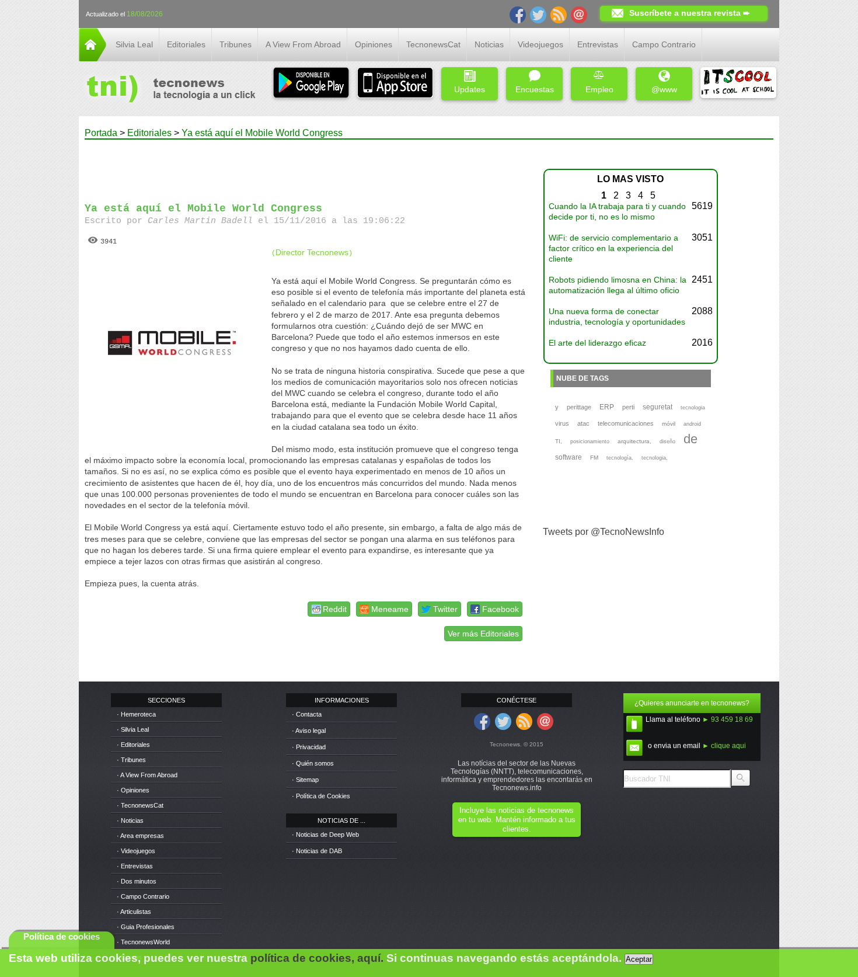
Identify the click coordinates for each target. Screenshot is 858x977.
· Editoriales (133, 744)
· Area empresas (140, 835)
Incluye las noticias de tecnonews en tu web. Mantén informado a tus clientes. (517, 819)
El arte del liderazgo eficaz (597, 342)
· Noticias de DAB (317, 850)
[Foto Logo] (167, 90)
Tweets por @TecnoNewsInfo (603, 532)
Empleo (599, 89)
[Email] (579, 14)
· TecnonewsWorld (143, 941)
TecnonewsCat (433, 44)
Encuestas (534, 89)
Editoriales (186, 44)
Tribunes (235, 44)
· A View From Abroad (147, 774)
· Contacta (307, 714)
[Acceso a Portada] (92, 58)
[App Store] (395, 83)
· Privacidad (309, 746)
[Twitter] (538, 14)
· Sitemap (305, 779)
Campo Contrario (664, 44)
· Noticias (130, 820)
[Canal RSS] (558, 14)
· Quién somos (313, 763)
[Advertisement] (305, 166)
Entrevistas (597, 44)
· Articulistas (134, 911)
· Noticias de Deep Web (325, 834)
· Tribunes (131, 759)
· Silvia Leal (133, 729)
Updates (469, 89)
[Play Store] (311, 83)
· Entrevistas (135, 866)
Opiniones (373, 44)
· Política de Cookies (321, 795)
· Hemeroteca (136, 714)
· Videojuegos (136, 850)
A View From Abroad (303, 44)
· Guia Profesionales (146, 926)
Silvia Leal (134, 44)
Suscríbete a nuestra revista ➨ (689, 13)
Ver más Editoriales (483, 633)
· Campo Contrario (143, 896)
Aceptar (639, 959)
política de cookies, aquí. (316, 958)
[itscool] (738, 83)
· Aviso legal (309, 730)
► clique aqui (724, 746)
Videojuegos (540, 44)
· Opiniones (133, 790)
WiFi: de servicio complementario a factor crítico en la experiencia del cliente (613, 248)
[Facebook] (517, 14)
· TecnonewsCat (140, 805)
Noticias (489, 44)
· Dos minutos (136, 881)
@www (664, 89)
